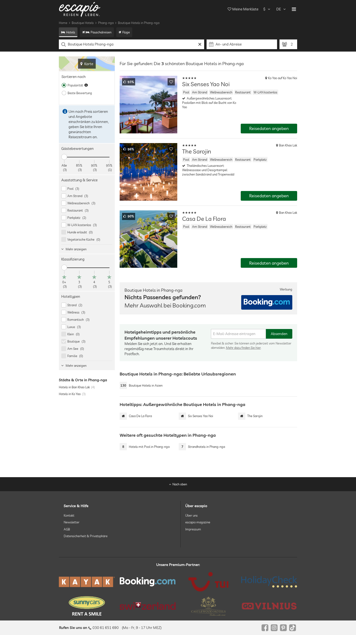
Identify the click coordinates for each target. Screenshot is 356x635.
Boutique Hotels (83, 23)
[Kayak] (87, 582)
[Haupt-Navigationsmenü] (294, 9)
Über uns (191, 515)
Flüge (126, 32)
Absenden (279, 333)
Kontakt (69, 515)
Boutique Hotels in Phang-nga (138, 23)
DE (278, 9)
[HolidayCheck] (269, 582)
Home (63, 23)
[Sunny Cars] (87, 606)
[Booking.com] (148, 582)
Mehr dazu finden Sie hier (243, 348)
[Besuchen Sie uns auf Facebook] (265, 627)
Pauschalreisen (101, 32)
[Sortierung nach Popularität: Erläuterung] (86, 85)
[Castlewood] (208, 606)
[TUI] (208, 581)
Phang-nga (106, 23)
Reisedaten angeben (269, 128)
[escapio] (80, 9)
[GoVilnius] (269, 605)
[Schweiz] (148, 606)
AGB (67, 529)
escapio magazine (197, 522)
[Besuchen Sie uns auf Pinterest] (283, 627)
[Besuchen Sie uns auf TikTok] (292, 627)
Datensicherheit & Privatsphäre (86, 536)
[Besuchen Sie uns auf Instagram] (274, 627)
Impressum (193, 529)
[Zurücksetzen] (200, 44)
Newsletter (71, 522)
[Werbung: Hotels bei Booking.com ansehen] (266, 302)
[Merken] (171, 81)
